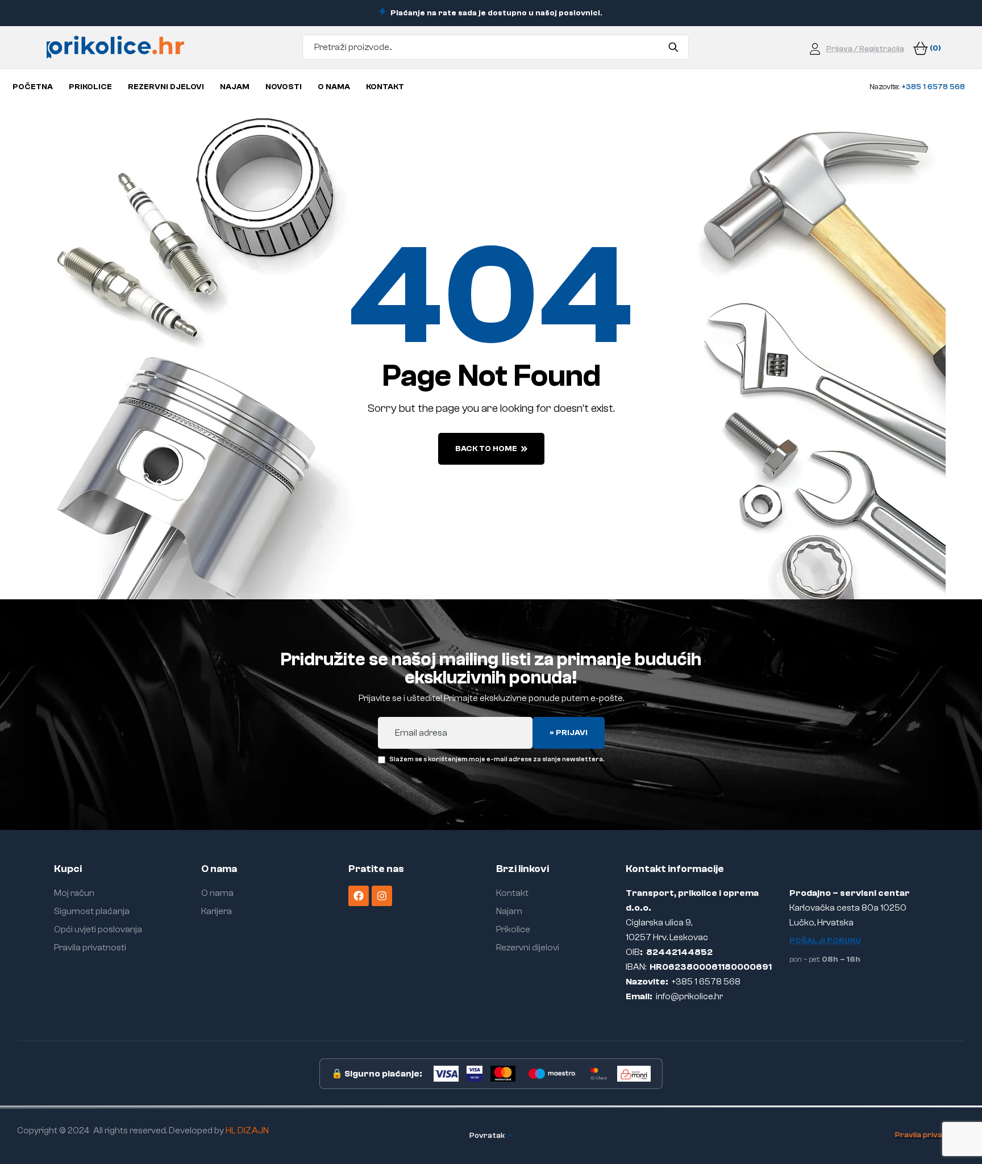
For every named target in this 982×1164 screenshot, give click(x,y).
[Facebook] (358, 896)
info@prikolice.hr (689, 996)
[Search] (673, 47)
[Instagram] (382, 896)
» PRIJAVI (569, 732)
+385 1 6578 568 (706, 982)
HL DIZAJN (247, 1130)
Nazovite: (917, 86)
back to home (486, 448)
